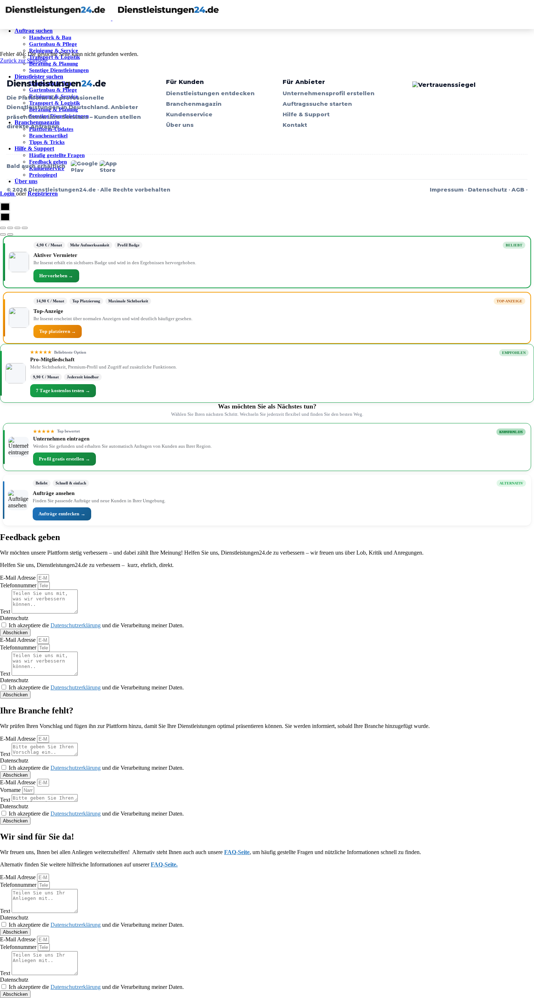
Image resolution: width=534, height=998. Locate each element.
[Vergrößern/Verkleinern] (25, 228)
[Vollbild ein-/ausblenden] (17, 228)
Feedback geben (48, 162)
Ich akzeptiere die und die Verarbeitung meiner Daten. (96, 625)
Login (8, 193)
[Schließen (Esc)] (3, 228)
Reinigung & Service (53, 50)
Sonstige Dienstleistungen (59, 70)
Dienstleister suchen (39, 76)
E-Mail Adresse (18, 578)
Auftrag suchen (34, 31)
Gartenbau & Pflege (53, 44)
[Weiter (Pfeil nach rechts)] (10, 234)
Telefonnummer (19, 585)
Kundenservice (189, 114)
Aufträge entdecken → (62, 513)
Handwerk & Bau (50, 37)
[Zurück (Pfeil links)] (3, 234)
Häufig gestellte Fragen (57, 155)
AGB (518, 189)
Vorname (11, 790)
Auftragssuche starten (317, 103)
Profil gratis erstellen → (64, 459)
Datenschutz (487, 189)
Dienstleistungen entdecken (210, 93)
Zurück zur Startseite (24, 60)
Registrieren (43, 193)
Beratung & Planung (53, 64)
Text (6, 611)
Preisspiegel (43, 175)
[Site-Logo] (56, 18)
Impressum (447, 189)
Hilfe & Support (34, 148)
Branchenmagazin (194, 103)
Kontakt (295, 124)
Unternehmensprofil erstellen (329, 93)
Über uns (26, 181)
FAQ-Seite (237, 852)
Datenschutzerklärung (75, 625)
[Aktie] (10, 228)
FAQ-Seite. (164, 864)
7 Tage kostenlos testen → (63, 390)
